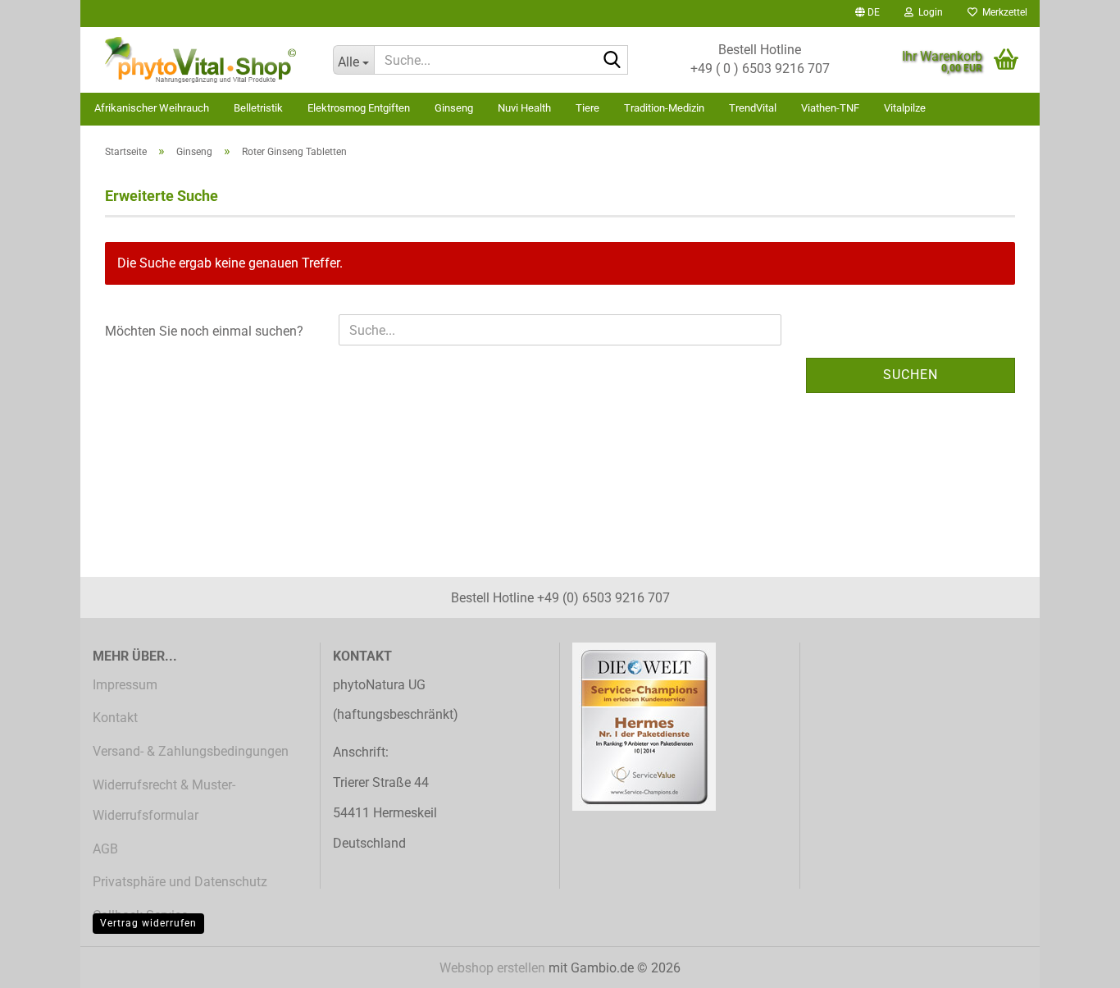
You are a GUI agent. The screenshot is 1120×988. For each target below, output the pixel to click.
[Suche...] (612, 60)
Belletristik (258, 108)
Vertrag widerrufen (148, 923)
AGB (105, 849)
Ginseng (454, 108)
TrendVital (752, 108)
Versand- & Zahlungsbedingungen (191, 751)
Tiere (587, 108)
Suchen (910, 374)
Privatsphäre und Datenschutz (180, 882)
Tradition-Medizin (664, 108)
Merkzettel (1002, 12)
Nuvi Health (524, 108)
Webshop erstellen (492, 968)
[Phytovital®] (200, 60)
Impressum (125, 685)
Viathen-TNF (830, 108)
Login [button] (928, 12)
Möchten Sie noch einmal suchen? (204, 331)
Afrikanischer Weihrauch (151, 108)
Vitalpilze (905, 108)
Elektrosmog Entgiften (358, 108)
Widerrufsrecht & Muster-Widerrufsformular (164, 800)
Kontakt (115, 717)
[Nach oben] (1075, 963)
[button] (867, 13)
